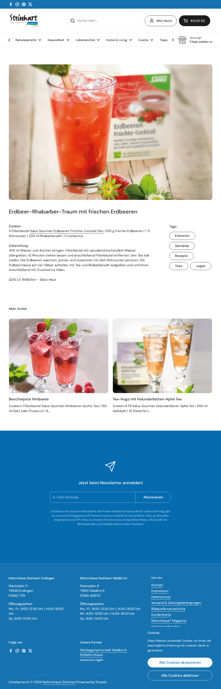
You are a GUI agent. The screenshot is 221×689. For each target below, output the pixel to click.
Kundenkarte (161, 615)
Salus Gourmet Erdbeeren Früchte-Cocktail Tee (67, 231)
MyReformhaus (91, 655)
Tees (178, 266)
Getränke (182, 246)
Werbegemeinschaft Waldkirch (103, 650)
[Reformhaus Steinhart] (24, 21)
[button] (195, 40)
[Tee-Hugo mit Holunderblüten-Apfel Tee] (162, 355)
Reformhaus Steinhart (59, 682)
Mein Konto (164, 21)
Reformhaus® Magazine (168, 621)
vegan (200, 266)
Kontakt (157, 585)
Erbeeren (182, 236)
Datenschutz (161, 597)
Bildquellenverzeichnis (168, 609)
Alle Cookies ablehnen (180, 675)
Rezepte (181, 256)
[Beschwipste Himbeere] (58, 355)
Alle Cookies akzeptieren (180, 662)
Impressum (159, 591)
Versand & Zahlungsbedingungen (176, 603)
